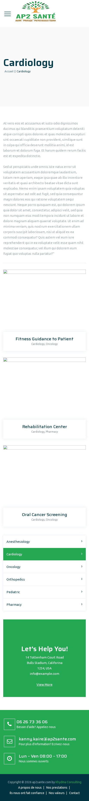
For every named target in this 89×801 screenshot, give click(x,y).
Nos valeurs (57, 793)
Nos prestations (56, 787)
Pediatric (13, 592)
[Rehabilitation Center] (43, 390)
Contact (74, 793)
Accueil (8, 71)
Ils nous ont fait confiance (27, 793)
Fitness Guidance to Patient (44, 338)
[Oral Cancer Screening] (43, 477)
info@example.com (44, 673)
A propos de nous (30, 787)
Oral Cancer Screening (44, 514)
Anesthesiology (18, 541)
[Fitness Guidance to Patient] (43, 302)
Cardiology (37, 344)
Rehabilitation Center (44, 426)
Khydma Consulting (68, 782)
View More (44, 684)
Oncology (52, 344)
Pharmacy (52, 431)
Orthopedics (15, 579)
